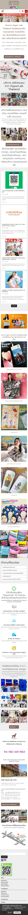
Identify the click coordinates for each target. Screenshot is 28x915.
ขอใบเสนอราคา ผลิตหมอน (13, 57)
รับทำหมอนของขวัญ (13, 144)
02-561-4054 (16, 4)
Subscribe (4, 857)
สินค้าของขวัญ (4, 882)
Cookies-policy (5, 895)
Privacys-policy (5, 896)
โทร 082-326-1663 (14, 752)
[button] (19, 11)
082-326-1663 (16, 2)
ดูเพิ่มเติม (4, 202)
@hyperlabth (15, 1)
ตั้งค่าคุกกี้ (10, 912)
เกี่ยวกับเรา (3, 891)
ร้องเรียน (3, 902)
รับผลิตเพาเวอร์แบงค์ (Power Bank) (14, 369)
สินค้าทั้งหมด (4, 881)
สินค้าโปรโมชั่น (4, 884)
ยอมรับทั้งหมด (17, 912)
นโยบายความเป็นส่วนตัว (16, 908)
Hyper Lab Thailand (12, 797)
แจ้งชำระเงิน (4, 893)
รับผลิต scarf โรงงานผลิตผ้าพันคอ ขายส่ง (14, 401)
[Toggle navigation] (26, 11)
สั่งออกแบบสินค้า (5, 886)
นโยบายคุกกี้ (4, 909)
